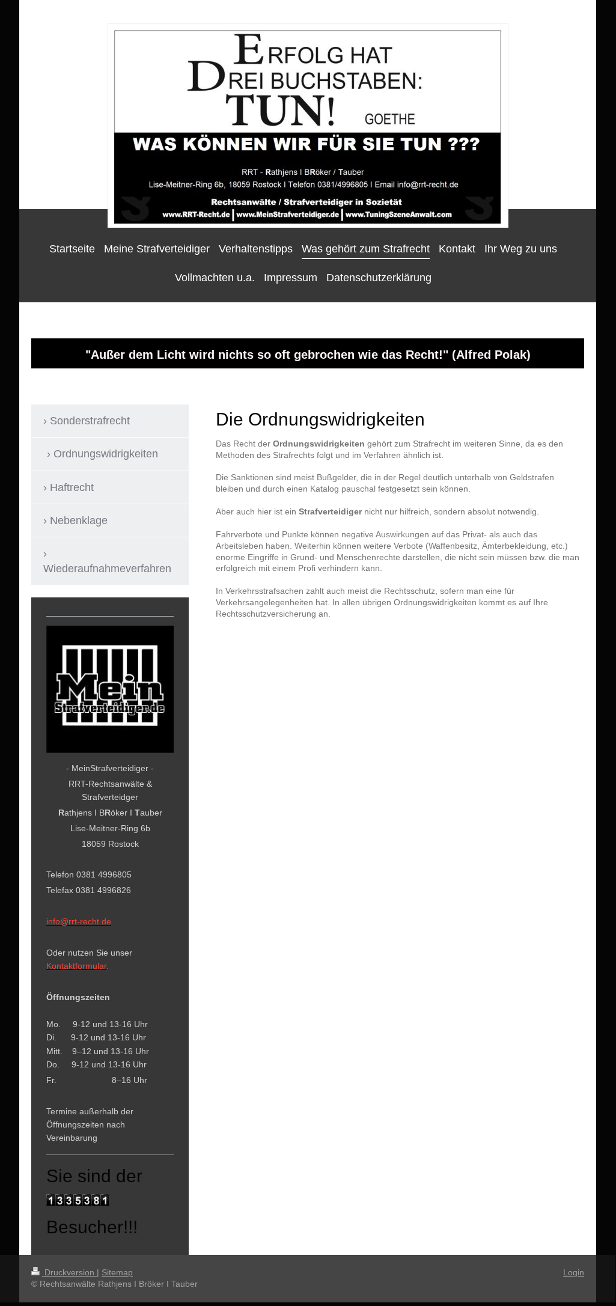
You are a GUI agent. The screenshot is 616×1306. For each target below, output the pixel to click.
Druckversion (69, 1272)
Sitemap (117, 1272)
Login (573, 1272)
